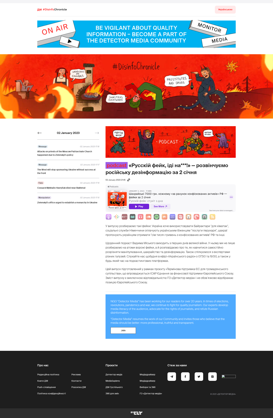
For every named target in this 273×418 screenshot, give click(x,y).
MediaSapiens (113, 380)
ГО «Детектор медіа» (151, 393)
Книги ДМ (42, 380)
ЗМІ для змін (112, 393)
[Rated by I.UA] (229, 377)
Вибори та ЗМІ (147, 387)
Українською (225, 9)
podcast (116, 165)
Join (123, 330)
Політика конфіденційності (51, 393)
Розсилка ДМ (78, 387)
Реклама (76, 374)
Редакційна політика (48, 374)
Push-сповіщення (46, 387)
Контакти (76, 380)
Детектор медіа (114, 374)
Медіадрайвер (147, 374)
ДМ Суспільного (114, 387)
